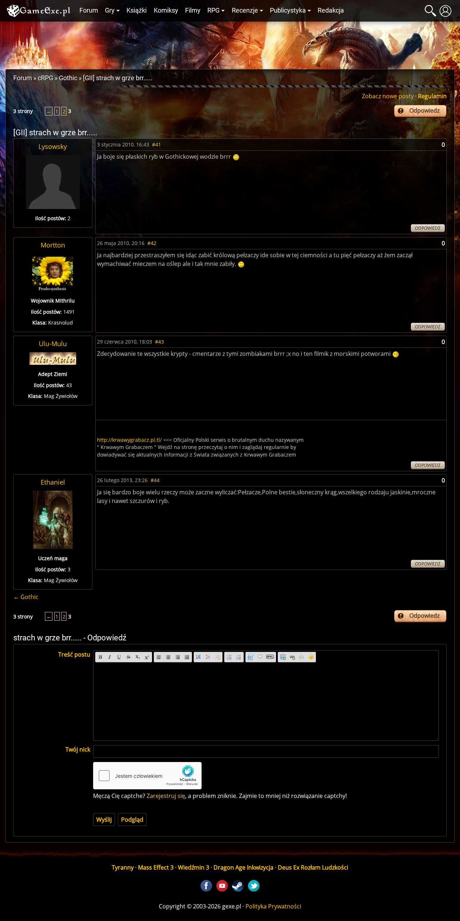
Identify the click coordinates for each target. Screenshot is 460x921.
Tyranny (123, 867)
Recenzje (245, 10)
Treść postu (74, 654)
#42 (151, 243)
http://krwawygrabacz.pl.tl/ (129, 439)
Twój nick (77, 749)
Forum (88, 10)
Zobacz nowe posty (388, 96)
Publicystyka (288, 10)
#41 (156, 144)
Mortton (53, 245)
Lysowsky (52, 146)
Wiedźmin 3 (193, 867)
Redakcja (331, 10)
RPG (213, 10)
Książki (136, 10)
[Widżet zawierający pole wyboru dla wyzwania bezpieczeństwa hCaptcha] (147, 775)
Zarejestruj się (166, 796)
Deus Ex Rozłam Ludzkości (313, 867)
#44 (155, 480)
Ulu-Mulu (53, 343)
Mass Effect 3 (156, 867)
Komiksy (166, 10)
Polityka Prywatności (273, 906)
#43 (159, 341)
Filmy (193, 10)
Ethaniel (53, 482)
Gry (110, 10)
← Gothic (25, 597)
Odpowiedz (424, 110)
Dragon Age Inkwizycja (243, 867)
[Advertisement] (230, 43)
